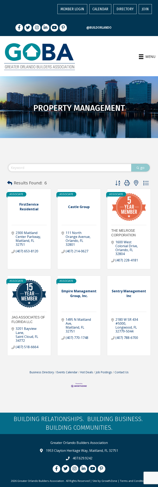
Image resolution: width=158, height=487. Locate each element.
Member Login (72, 9)
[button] (9, 183)
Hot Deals (86, 372)
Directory (125, 9)
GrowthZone (109, 481)
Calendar (100, 9)
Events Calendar (67, 372)
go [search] (142, 167)
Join (145, 9)
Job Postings (104, 372)
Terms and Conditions (133, 481)
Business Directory (42, 372)
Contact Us (122, 372)
